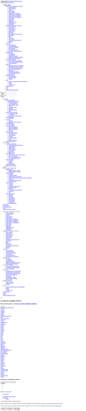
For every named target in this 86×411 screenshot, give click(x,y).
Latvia (2, 340)
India (2, 333)
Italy (1, 336)
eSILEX (10, 162)
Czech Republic (4, 322)
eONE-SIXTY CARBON (14, 13)
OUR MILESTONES (13, 49)
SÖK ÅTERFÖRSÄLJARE (12, 90)
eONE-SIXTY (12, 11)
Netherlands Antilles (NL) (6, 350)
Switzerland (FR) (4, 370)
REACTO (11, 37)
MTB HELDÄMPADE (14, 101)
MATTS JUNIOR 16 (13, 129)
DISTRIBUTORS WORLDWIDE (16, 65)
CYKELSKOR (12, 198)
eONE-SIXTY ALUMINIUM (15, 14)
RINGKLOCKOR (13, 187)
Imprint (10, 82)
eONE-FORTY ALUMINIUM (15, 17)
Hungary (2, 330)
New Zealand (3, 352)
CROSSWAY (12, 124)
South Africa (3, 365)
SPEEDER (11, 118)
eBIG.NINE (11, 18)
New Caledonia (4, 351)
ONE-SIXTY (11, 28)
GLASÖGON (12, 202)
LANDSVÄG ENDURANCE (15, 116)
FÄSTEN (11, 185)
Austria (2, 313)
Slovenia (2, 364)
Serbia (2, 361)
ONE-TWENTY (12, 26)
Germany (3, 329)
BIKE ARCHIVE (10, 131)
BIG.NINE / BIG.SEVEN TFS (15, 34)
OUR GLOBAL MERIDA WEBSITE (26, 303)
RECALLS (11, 70)
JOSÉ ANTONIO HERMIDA (15, 60)
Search (2, 93)
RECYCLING (12, 74)
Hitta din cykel (9, 86)
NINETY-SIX (12, 31)
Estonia (2, 325)
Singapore (3, 362)
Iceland (2, 331)
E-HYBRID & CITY (10, 153)
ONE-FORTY (12, 30)
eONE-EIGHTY (12, 8)
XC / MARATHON (13, 103)
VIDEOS (11, 79)
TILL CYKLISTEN (10, 193)
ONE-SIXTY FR (12, 29)
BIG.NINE (11, 33)
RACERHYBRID (10, 117)
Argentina (3, 311)
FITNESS (11, 160)
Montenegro (3, 346)
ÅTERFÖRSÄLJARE (13, 71)
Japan (2, 338)
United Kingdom (4, 375)
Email (2, 382)
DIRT (10, 36)
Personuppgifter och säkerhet (9, 396)
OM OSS (8, 43)
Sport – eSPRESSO (13, 156)
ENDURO (11, 108)
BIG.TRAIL (11, 35)
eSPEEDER (11, 24)
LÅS (10, 192)
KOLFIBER (11, 53)
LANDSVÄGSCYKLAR (11, 112)
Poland (2, 357)
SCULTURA (11, 39)
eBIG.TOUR (11, 19)
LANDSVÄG (12, 114)
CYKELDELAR (9, 173)
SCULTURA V (12, 85)
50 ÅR (4, 167)
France (2, 328)
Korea (2, 339)
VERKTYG (11, 191)
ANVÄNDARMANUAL (14, 69)
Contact (10, 83)
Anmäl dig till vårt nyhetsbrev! (15, 51)
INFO (7, 80)
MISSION (11, 41)
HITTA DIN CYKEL (10, 141)
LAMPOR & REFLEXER (14, 186)
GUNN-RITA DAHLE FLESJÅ (16, 62)
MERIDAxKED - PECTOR (15, 171)
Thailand (2, 373)
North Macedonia (4, 353)
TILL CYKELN (9, 182)
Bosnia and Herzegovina (6, 316)
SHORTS (11, 196)
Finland (2, 327)
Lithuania (3, 341)
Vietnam (2, 376)
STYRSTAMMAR (13, 175)
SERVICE (8, 64)
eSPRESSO (11, 20)
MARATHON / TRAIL (14, 105)
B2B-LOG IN (6, 205)
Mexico (2, 345)
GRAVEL (8, 119)
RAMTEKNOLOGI (13, 56)
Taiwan (2, 372)
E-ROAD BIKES (10, 159)
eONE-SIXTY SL (12, 7)
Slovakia (2, 363)
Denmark (3, 323)
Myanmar (3, 347)
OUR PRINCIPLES (13, 46)
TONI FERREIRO (13, 63)
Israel (2, 335)
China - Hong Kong (5, 318)
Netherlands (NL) (4, 348)
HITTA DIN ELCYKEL (11, 165)
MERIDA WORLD (10, 75)
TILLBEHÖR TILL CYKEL (15, 180)
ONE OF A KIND (13, 76)
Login (7, 88)
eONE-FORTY (12, 12)
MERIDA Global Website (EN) (7, 307)
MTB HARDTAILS (13, 102)
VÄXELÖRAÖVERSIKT (14, 73)
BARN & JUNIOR (10, 125)
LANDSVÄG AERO (13, 113)
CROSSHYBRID (10, 123)
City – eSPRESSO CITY (14, 158)
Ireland (2, 334)
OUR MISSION (12, 45)
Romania (2, 359)
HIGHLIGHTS (9, 169)
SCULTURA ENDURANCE (15, 40)
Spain (2, 367)
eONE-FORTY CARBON (14, 16)
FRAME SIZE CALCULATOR (16, 66)
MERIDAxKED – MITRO (14, 170)
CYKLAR (5, 99)
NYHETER (5, 204)
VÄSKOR (11, 184)
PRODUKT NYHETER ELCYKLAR (14, 6)
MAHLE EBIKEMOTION (14, 58)
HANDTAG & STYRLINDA (15, 176)
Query (2, 92)
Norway (2, 355)
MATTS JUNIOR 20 (13, 128)
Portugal (2, 358)
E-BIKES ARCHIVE (10, 164)
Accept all (3, 408)
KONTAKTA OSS (7, 207)
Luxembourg (3, 342)
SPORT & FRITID (13, 109)
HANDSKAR (12, 199)
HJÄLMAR (11, 197)
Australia (2, 312)
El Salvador (3, 324)
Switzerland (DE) (4, 369)
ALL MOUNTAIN (13, 107)
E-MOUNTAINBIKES (11, 143)
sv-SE (4, 293)
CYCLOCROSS (12, 135)
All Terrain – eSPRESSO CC (15, 157)
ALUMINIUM (12, 54)
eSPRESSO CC (12, 23)
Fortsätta (3, 383)
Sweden (2, 368)
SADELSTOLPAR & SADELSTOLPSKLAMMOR (20, 177)
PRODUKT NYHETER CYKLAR (13, 25)
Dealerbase (5, 397)
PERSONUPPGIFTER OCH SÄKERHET (18, 81)
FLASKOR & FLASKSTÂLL (15, 190)
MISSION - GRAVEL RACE (15, 122)
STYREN (11, 174)
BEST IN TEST (12, 77)
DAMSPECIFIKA (13, 203)
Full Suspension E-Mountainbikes (16, 145)
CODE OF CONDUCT (14, 47)
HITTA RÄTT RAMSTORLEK (16, 68)
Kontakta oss (6, 394)
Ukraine (2, 374)
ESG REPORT (12, 48)
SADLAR (11, 179)
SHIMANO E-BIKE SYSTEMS (16, 57)
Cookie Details (17, 408)
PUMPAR (11, 188)
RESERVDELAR (12, 181)
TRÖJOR (11, 194)
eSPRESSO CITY (13, 22)
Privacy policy (58, 405)
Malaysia (2, 344)
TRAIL (10, 106)
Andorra (2, 310)
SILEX (10, 42)
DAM (10, 139)
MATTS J (11, 130)
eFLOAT (10, 9)
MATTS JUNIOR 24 (13, 126)
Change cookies (9, 408)
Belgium (2, 314)
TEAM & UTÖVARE (11, 59)
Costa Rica (3, 319)
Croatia (2, 321)
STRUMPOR (12, 200)
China (2, 317)
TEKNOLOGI (9, 52)
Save (18, 409)
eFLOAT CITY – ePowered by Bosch (17, 154)
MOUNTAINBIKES (10, 100)
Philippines (3, 356)
